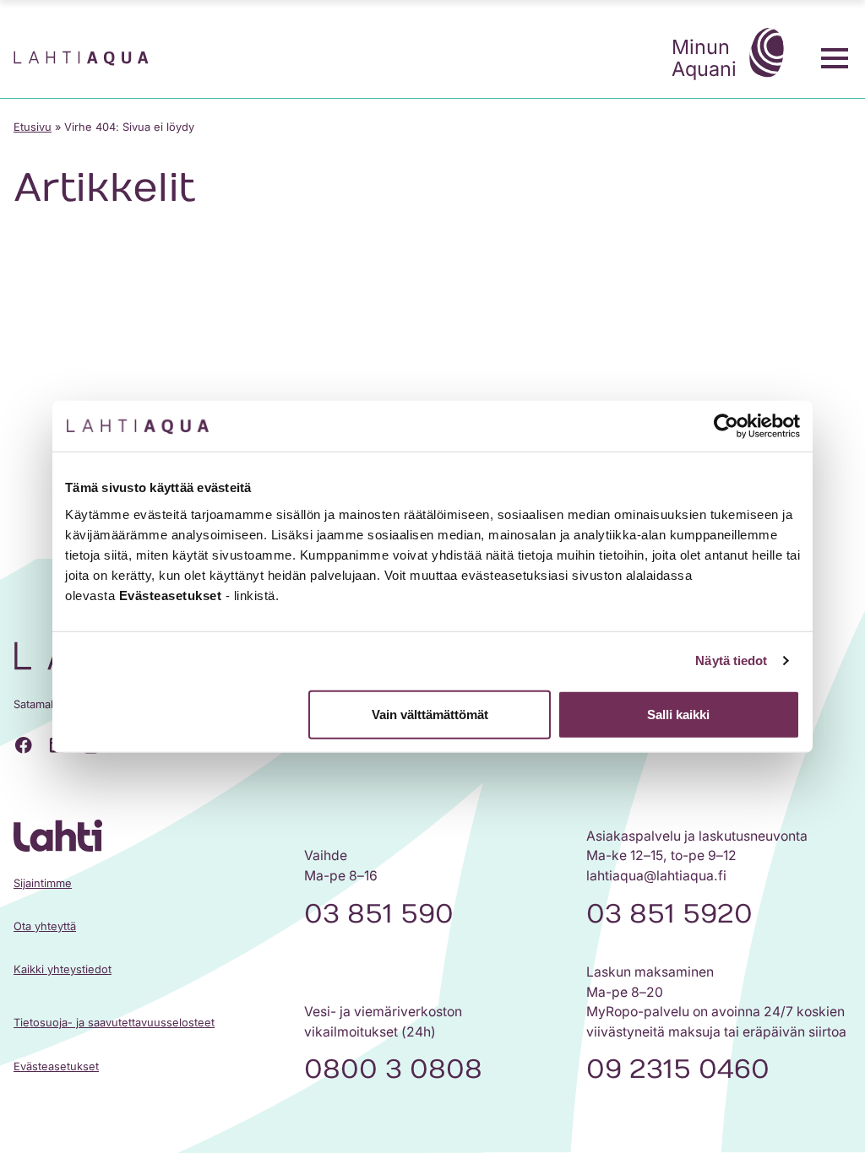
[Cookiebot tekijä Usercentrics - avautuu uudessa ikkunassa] (726, 426)
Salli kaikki (678, 713)
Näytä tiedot (731, 660)
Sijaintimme (43, 883)
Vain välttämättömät (430, 713)
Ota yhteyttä (45, 926)
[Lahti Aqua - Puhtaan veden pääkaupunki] (81, 58)
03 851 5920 (669, 914)
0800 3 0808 (393, 1069)
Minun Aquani (704, 58)
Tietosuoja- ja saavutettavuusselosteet (114, 1022)
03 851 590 (379, 914)
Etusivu (33, 127)
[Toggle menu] (834, 58)
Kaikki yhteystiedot (63, 969)
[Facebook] (24, 745)
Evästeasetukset (56, 1066)
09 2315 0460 (678, 1069)
